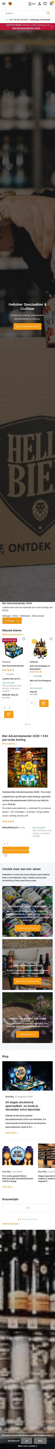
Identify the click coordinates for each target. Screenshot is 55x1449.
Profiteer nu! (12, 620)
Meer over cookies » (27, 1446)
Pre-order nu (8, 743)
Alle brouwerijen (10, 1223)
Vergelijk (10, 674)
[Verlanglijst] (45, 4)
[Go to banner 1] (27, 911)
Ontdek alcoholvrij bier (27, 928)
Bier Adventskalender (13, 665)
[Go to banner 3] (27, 1017)
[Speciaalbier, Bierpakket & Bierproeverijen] (16, 4)
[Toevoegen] (8, 714)
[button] (25, 724)
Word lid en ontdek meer (27, 981)
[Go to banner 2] (27, 964)
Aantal (7, 844)
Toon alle (6, 1186)
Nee (40, 1441)
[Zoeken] (48, 13)
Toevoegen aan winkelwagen (15, 850)
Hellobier (6, 662)
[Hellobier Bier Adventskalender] (13, 648)
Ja (27, 1441)
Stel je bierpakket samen (27, 326)
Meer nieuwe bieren (12, 634)
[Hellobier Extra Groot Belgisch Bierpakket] (41, 648)
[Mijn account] (39, 4)
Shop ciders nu (27, 1034)
